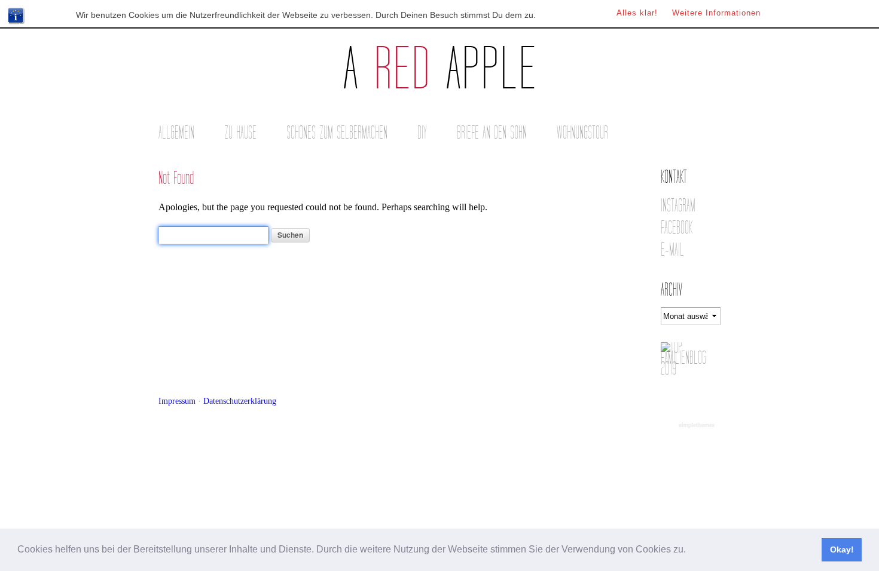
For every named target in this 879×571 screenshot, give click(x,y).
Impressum (177, 401)
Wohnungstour (582, 133)
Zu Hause (240, 133)
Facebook (676, 228)
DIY (422, 133)
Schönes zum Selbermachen (336, 133)
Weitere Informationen (716, 12)
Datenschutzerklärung (239, 401)
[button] (690, 550)
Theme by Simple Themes (698, 425)
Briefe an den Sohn (492, 133)
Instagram (678, 206)
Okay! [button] (842, 549)
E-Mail (672, 250)
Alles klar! (637, 12)
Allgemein (176, 133)
